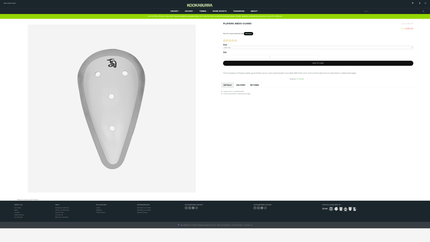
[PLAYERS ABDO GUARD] (112, 25)
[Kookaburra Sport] (200, 4)
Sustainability (19, 215)
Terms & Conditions (224, 225)
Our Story (17, 208)
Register (99, 210)
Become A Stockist (61, 217)
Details (228, 85)
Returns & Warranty (62, 210)
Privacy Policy (237, 225)
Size (225, 45)
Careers (17, 212)
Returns (254, 85)
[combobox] (318, 47)
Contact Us (59, 215)
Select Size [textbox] (227, 47)
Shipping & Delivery (62, 208)
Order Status (100, 212)
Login (425, 3)
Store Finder (59, 212)
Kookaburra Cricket (144, 208)
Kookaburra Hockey (144, 210)
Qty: (225, 52)
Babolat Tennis (142, 212)
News (16, 210)
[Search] (423, 11)
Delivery (240, 85)
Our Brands (18, 217)
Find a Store (419, 3)
